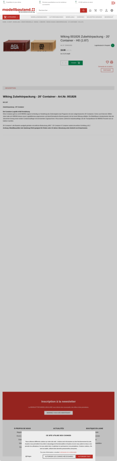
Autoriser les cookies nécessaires (59, 456)
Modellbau (70, 17)
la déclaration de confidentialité (68, 452)
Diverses (80, 17)
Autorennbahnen (56, 17)
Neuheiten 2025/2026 (94, 17)
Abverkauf (108, 17)
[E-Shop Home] (19, 10)
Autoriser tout (84, 456)
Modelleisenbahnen (39, 17)
